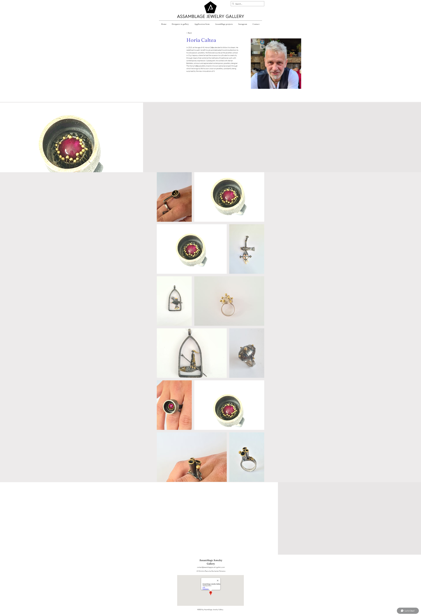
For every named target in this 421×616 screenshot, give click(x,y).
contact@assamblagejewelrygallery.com (211, 567)
